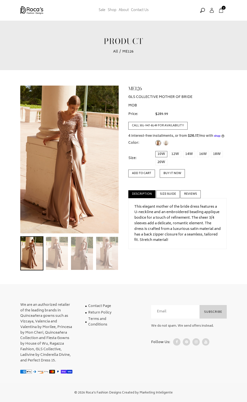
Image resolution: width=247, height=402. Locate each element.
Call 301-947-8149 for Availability (158, 126)
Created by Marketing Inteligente (147, 392)
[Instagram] (196, 342)
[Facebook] (176, 342)
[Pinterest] (186, 342)
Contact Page (99, 306)
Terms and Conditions (97, 322)
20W (161, 162)
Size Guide (168, 194)
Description (142, 194)
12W (175, 154)
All (115, 52)
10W (161, 154)
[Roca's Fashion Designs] (31, 10)
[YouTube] (205, 342)
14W (189, 154)
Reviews (190, 194)
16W (203, 154)
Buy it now (172, 173)
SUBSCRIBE (213, 312)
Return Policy (100, 313)
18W (217, 154)
